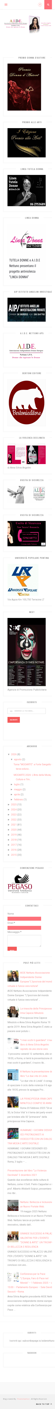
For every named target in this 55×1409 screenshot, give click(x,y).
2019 (14, 834)
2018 (14, 839)
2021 (14, 824)
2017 (14, 844)
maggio (18, 789)
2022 (14, 819)
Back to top (43, 1404)
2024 (14, 809)
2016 (14, 849)
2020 (14, 829)
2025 (14, 804)
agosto (18, 759)
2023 (14, 814)
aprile (17, 794)
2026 (14, 754)
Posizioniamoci (23, 1399)
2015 (14, 854)
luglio (17, 784)
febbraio (18, 799)
